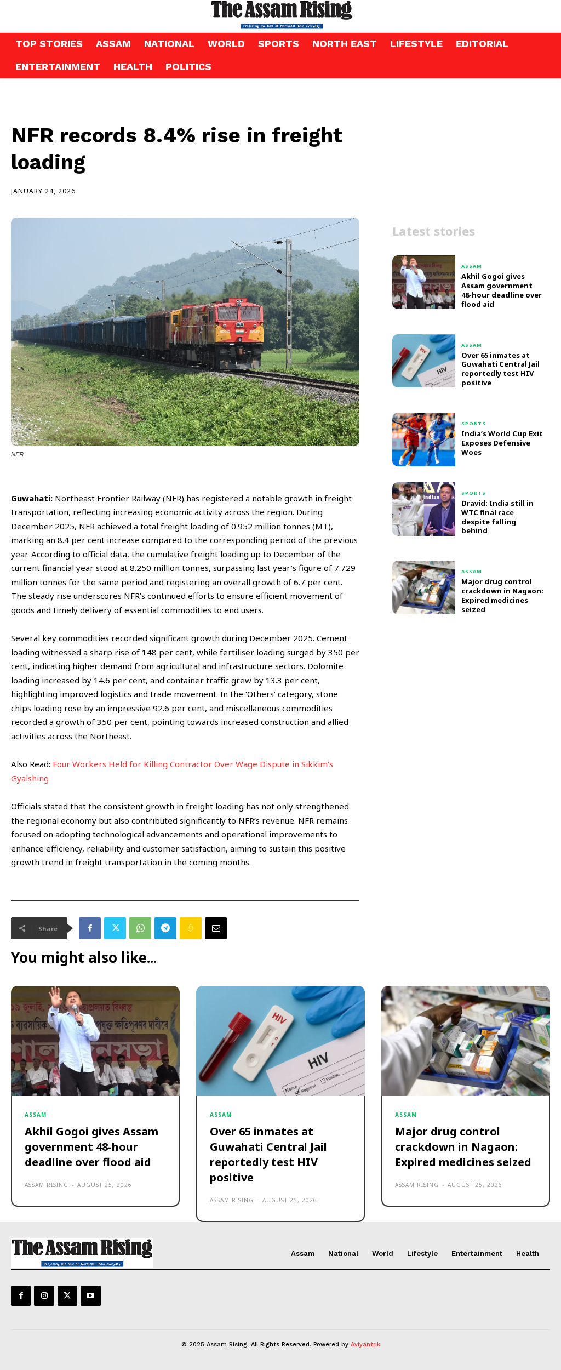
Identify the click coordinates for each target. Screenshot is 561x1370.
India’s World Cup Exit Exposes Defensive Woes (502, 443)
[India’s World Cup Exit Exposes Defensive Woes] (423, 439)
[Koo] (191, 928)
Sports (473, 423)
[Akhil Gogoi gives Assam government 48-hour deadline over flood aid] (423, 282)
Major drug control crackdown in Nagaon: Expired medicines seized (502, 595)
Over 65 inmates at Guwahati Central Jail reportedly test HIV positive (500, 369)
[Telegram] (165, 928)
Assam (471, 266)
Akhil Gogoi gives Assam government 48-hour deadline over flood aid (501, 290)
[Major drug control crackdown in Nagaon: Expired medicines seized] (423, 587)
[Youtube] (90, 1295)
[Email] (216, 928)
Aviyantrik (365, 1344)
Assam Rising (46, 1185)
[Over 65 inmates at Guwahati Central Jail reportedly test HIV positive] (423, 361)
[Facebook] (90, 928)
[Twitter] (115, 928)
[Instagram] (44, 1295)
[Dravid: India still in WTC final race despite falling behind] (423, 509)
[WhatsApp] (140, 928)
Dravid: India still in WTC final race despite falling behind (497, 517)
